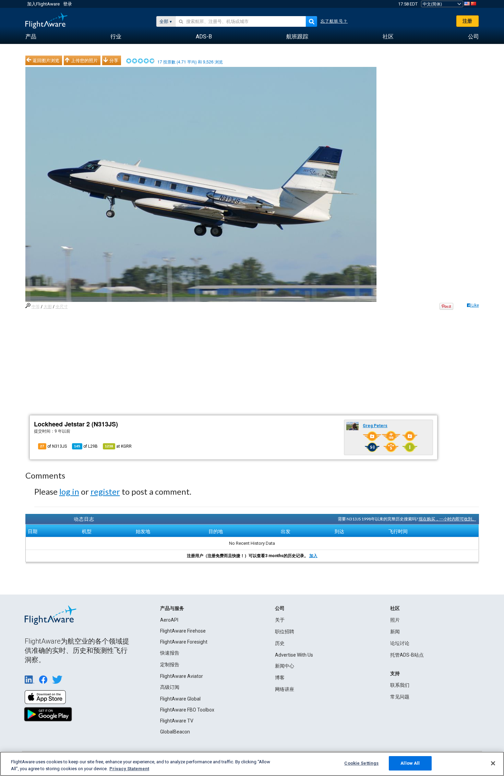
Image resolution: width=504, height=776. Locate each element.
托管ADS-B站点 (407, 655)
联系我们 (399, 685)
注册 (467, 21)
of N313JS (53, 446)
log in (69, 491)
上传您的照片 (84, 60)
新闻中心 (284, 666)
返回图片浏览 (46, 60)
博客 (280, 677)
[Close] (493, 763)
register (105, 491)
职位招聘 (284, 631)
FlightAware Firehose (183, 631)
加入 (313, 555)
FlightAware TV (176, 721)
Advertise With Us (294, 655)
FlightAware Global (180, 699)
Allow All (410, 763)
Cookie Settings (361, 763)
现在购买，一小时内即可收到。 (447, 518)
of (86, 446)
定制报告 (169, 664)
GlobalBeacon (175, 731)
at (118, 446)
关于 (280, 620)
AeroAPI (169, 620)
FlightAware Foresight (183, 642)
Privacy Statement (129, 768)
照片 (395, 620)
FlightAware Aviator (181, 676)
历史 (280, 643)
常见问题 (399, 696)
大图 (48, 306)
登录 (67, 4)
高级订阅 (169, 687)
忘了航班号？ (334, 21)
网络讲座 (284, 689)
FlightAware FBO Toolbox (187, 710)
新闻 (395, 631)
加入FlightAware (43, 4)
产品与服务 (172, 608)
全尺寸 (62, 306)
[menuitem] (31, 37)
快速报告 (169, 653)
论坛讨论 (399, 643)
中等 (36, 306)
